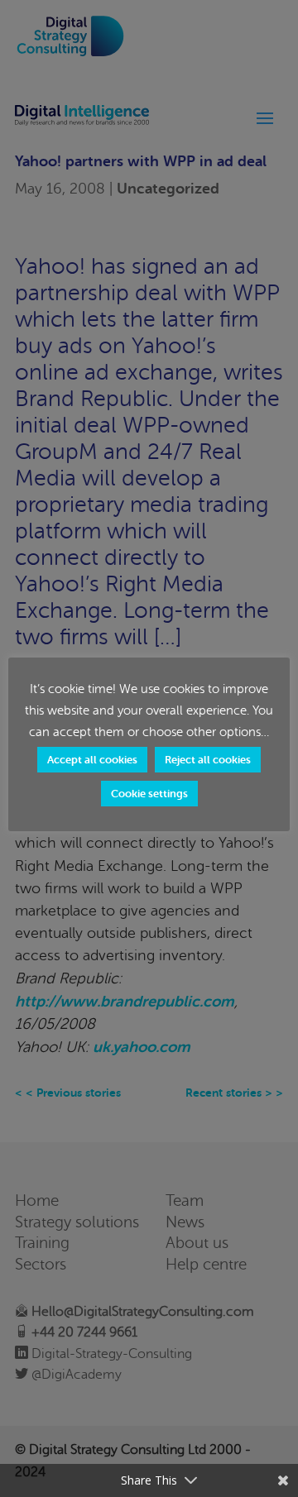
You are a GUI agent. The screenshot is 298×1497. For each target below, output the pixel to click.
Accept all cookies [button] (92, 759)
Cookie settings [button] (149, 793)
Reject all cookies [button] (208, 759)
